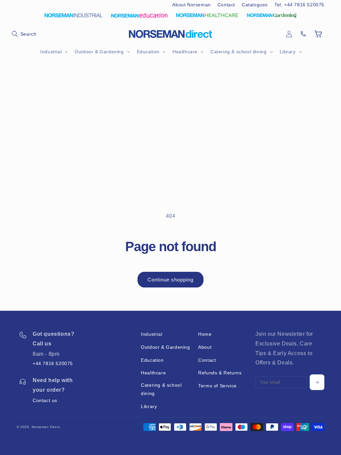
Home (204, 334)
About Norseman (191, 4)
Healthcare (153, 372)
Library (149, 406)
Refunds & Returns (219, 372)
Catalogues (255, 4)
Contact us (45, 400)
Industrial (151, 334)
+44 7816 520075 (53, 363)
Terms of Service (217, 385)
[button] (24, 34)
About (204, 347)
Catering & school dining (161, 389)
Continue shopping (170, 279)
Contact (226, 4)
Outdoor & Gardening (165, 347)
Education (152, 360)
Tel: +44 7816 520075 (299, 4)
